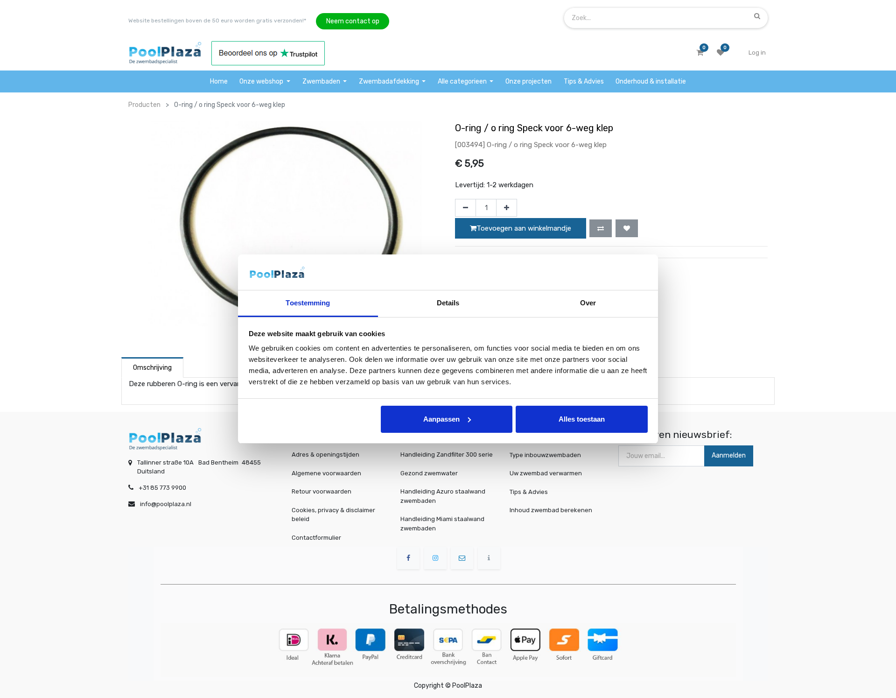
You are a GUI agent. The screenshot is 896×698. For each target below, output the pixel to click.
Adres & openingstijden (325, 454)
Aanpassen (441, 419)
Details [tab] (448, 303)
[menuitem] (219, 81)
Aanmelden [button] (729, 455)
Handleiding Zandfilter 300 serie (446, 454)
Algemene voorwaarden (326, 473)
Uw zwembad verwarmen (546, 473)
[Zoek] (757, 15)
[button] (600, 228)
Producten (144, 105)
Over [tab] (588, 303)
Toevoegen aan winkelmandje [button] (523, 228)
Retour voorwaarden (321, 491)
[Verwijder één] (465, 208)
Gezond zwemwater (429, 473)
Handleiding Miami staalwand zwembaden (442, 523)
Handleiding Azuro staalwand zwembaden (442, 496)
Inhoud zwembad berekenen (551, 510)
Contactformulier (316, 537)
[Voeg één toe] (506, 208)
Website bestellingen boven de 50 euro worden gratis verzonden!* (217, 20)
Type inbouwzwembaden (545, 454)
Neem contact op (352, 21)
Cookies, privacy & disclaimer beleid (333, 515)
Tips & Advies (529, 491)
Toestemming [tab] (308, 303)
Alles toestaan (582, 419)
